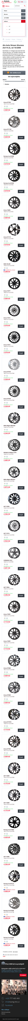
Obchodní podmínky (5, 1012)
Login (18, 1019)
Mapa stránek (5, 1019)
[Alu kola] (6, 3)
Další (4, 956)
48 (16, 951)
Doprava (3, 1013)
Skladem (7, 84)
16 (13, 951)
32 (15, 951)
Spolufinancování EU (12, 1019)
